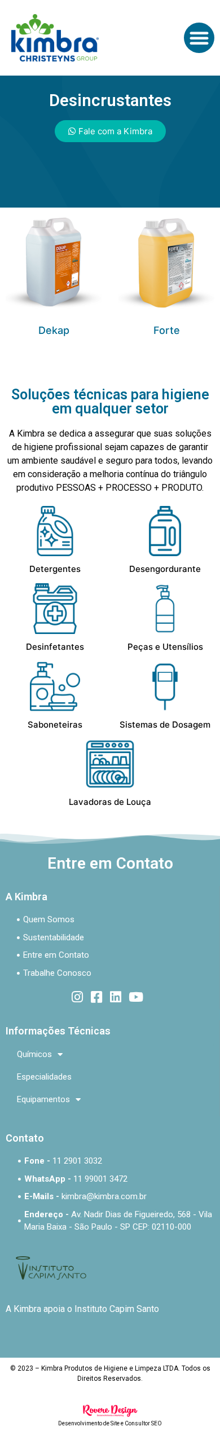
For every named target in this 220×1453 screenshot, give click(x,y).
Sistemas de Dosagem (165, 724)
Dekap (53, 330)
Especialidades (44, 1077)
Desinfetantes (55, 646)
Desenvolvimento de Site (89, 1423)
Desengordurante (165, 568)
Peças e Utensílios (165, 646)
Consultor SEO (143, 1423)
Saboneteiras (55, 724)
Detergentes (55, 568)
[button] (199, 38)
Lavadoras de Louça (110, 801)
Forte (166, 330)
